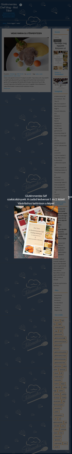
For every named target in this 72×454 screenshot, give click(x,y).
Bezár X (69, 197)
